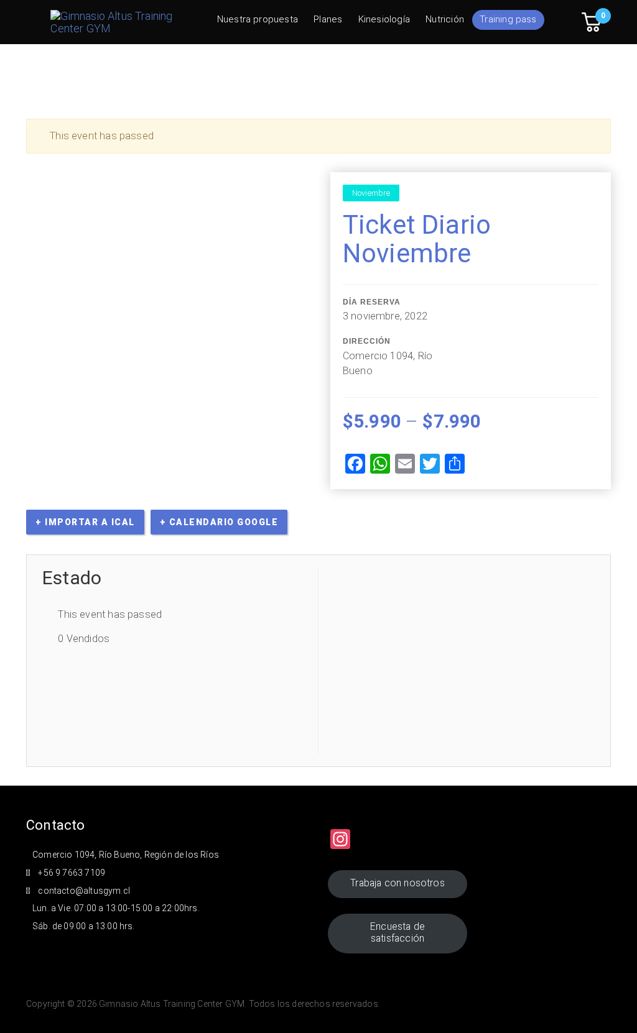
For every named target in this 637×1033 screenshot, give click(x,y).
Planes (328, 19)
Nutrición (444, 19)
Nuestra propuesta (257, 19)
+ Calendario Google (219, 522)
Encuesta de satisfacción (397, 932)
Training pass (508, 19)
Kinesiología (384, 19)
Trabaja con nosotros (397, 883)
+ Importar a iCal (85, 522)
